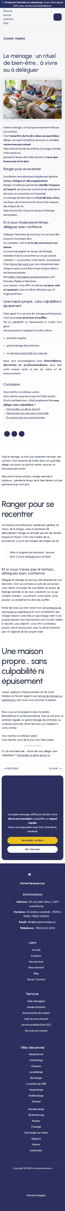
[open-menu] (58, 17)
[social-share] (7, 434)
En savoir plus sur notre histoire (25, 417)
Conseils (8, 38)
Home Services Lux (21, 264)
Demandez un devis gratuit (23, 409)
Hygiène (20, 38)
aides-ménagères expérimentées (28, 276)
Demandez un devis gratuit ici (33, 755)
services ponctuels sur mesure (28, 353)
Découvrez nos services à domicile (27, 413)
